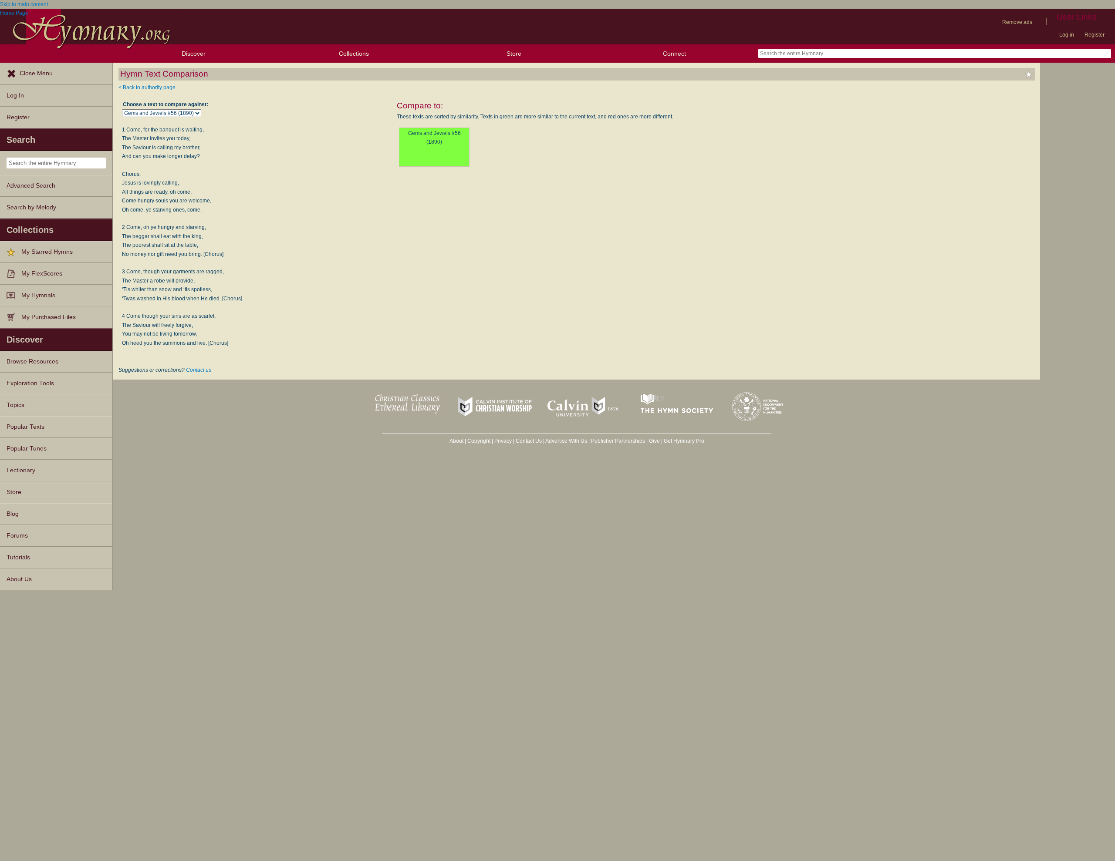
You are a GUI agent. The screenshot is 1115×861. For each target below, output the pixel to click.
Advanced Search (31, 185)
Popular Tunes (27, 448)
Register (1095, 35)
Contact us (198, 370)
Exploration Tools (30, 383)
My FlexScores (41, 273)
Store (514, 53)
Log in (1066, 35)
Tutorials (18, 557)
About (456, 441)
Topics (15, 405)
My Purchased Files (48, 317)
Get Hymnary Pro (684, 441)
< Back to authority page (147, 87)
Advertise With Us (566, 441)
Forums (17, 535)
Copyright (478, 441)
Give (654, 441)
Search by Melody (31, 207)
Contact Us (529, 441)
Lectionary (21, 470)
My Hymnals (38, 295)
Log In (15, 95)
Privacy (503, 441)
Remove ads (1017, 22)
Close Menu (36, 73)
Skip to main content (24, 4)
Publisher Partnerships (618, 441)
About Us (19, 579)
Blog (13, 514)
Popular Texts (25, 427)
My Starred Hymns (47, 252)
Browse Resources (32, 361)
